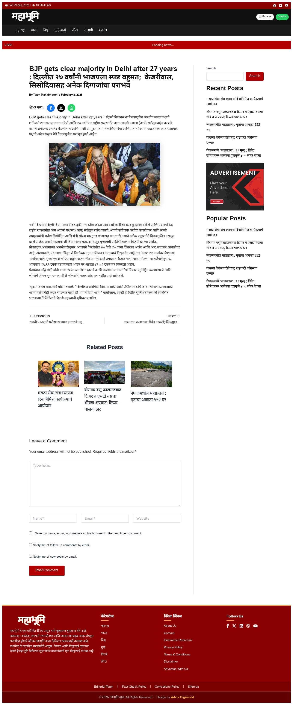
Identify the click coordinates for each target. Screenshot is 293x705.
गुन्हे (103, 648)
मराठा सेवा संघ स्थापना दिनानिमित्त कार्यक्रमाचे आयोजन (55, 399)
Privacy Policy (173, 648)
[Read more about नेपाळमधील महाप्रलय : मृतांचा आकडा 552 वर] (151, 374)
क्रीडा (75, 30)
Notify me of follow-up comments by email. (61, 545)
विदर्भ (104, 655)
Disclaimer (171, 662)
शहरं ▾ (103, 30)
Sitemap (193, 687)
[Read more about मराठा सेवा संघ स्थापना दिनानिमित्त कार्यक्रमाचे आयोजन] (58, 374)
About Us (170, 626)
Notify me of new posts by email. (55, 557)
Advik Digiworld (182, 697)
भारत (34, 30)
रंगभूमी (88, 30)
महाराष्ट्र (20, 30)
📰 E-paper (265, 16)
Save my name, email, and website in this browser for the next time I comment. (88, 533)
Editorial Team (103, 687)
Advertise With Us (176, 669)
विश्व (45, 30)
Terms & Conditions (177, 655)
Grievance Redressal (178, 640)
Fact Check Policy (134, 687)
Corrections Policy (167, 687)
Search (211, 69)
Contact (169, 633)
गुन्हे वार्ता (60, 30)
